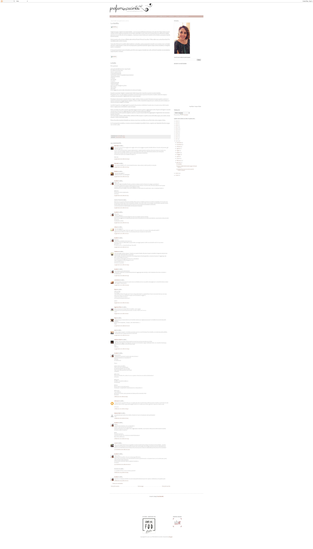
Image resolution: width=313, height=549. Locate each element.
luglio (178, 150)
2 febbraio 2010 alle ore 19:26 (121, 418)
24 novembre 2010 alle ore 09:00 (122, 464)
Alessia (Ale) (117, 413)
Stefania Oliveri (118, 339)
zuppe (123, 137)
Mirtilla (116, 171)
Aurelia (116, 180)
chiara (115, 227)
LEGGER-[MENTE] (141, 16)
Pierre (115, 289)
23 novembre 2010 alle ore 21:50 (122, 449)
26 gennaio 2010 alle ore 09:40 (121, 159)
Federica (116, 251)
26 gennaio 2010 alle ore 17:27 (121, 247)
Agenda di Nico (118, 307)
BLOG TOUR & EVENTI (152, 16)
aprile (178, 156)
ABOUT (117, 16)
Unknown (116, 401)
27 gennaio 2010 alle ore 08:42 (121, 264)
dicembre (179, 142)
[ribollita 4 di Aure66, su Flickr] (114, 27)
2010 (176, 140)
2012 (176, 136)
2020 (176, 121)
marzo (178, 158)
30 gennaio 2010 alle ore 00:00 (122, 325)
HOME (112, 16)
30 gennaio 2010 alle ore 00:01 (121, 335)
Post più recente (115, 486)
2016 (176, 129)
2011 (176, 138)
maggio (179, 154)
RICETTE (123, 16)
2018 (176, 125)
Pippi (115, 318)
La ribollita (179, 164)
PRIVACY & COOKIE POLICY (182, 16)
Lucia (115, 443)
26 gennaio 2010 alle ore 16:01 (121, 233)
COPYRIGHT (171, 16)
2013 (176, 135)
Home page (140, 486)
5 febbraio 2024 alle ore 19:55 (121, 472)
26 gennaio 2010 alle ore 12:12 (121, 207)
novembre (179, 144)
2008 (176, 175)
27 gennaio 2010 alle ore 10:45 (121, 275)
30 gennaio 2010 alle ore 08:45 (121, 348)
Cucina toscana (118, 137)
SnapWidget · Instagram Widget (195, 106)
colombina (117, 280)
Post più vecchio (166, 486)
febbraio (179, 160)
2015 (176, 131)
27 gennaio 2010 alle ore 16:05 (121, 285)
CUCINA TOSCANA (131, 16)
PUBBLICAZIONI (163, 16)
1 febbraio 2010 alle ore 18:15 (121, 396)
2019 (176, 123)
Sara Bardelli (160, 496)
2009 (176, 173)
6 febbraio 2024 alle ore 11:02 (121, 480)
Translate (185, 115)
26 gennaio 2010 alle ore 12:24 (121, 222)
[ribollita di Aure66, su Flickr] (114, 56)
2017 (176, 127)
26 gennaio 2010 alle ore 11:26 (121, 195)
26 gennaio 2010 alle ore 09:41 (121, 167)
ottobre (179, 146)
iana (115, 330)
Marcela (116, 145)
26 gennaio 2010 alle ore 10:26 (121, 176)
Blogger (170, 536)
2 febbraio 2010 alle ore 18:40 (121, 408)
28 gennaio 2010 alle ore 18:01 (121, 313)
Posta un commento (118, 483)
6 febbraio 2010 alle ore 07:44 (121, 438)
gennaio (179, 162)
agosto (178, 148)
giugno (178, 152)
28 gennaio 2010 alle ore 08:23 (121, 302)
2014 (176, 133)
